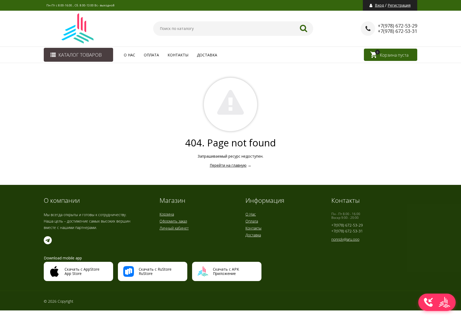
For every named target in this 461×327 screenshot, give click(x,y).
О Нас (129, 54)
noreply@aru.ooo (345, 239)
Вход (379, 5)
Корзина (167, 214)
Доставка (207, 54)
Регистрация (399, 5)
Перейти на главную (228, 165)
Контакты (178, 54)
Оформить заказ (173, 221)
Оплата (151, 54)
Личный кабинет (174, 228)
